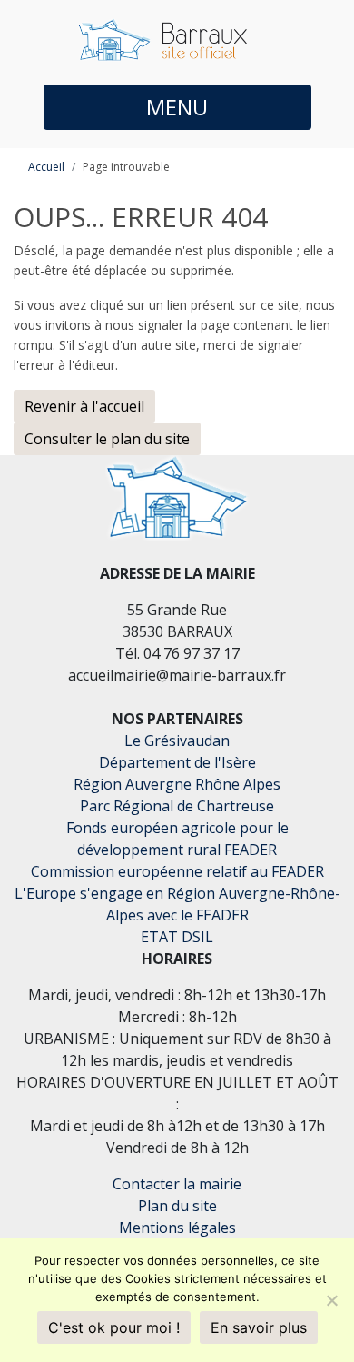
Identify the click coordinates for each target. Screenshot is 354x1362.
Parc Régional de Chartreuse (177, 806)
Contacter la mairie (177, 1184)
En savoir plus (259, 1327)
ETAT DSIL (177, 937)
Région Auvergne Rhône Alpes (177, 784)
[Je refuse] (331, 1300)
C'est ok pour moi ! (114, 1327)
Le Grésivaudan (177, 741)
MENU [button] (177, 107)
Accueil (46, 166)
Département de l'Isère (177, 762)
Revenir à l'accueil (84, 406)
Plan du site (177, 1206)
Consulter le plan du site (107, 439)
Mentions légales (177, 1228)
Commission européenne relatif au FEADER (177, 871)
